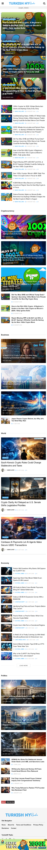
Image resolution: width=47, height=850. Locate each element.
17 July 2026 (7, 413)
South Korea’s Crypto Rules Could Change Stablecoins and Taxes (21, 464)
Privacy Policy (38, 825)
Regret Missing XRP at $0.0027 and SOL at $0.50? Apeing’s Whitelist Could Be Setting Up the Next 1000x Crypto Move (28, 164)
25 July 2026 (7, 360)
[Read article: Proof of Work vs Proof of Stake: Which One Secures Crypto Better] (6, 618)
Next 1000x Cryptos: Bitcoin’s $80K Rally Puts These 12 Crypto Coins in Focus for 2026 (29, 174)
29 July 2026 (30, 583)
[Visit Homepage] (23, 3)
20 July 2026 (7, 387)
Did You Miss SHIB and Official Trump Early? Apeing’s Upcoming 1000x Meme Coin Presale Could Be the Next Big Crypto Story (23, 91)
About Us (11, 825)
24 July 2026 (20, 549)
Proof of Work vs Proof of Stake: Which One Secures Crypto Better (28, 616)
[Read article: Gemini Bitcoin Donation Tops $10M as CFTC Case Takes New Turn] (6, 647)
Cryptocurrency (9, 22)
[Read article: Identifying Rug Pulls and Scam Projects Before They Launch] (6, 609)
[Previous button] (2, 56)
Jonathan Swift (20, 602)
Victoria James (19, 573)
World (5, 458)
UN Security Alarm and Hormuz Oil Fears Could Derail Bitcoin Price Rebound (26, 770)
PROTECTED (10, 802)
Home (4, 825)
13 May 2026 (7, 727)
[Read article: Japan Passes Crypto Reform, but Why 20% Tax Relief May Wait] (5, 421)
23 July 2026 (30, 658)
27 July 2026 (30, 592)
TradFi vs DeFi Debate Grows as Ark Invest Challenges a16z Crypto (23, 409)
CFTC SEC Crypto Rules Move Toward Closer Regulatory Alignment (20, 723)
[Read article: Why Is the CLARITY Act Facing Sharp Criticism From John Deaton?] (6, 656)
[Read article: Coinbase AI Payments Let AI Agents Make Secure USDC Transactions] (23, 528)
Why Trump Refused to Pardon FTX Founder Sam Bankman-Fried (27, 789)
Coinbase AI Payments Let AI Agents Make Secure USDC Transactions (21, 543)
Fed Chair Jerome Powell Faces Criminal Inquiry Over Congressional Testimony (26, 779)
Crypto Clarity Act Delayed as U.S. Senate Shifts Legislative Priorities (21, 504)
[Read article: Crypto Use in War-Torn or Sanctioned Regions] (6, 628)
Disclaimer (5, 828)
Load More (23, 665)
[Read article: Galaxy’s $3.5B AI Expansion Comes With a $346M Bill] (6, 599)
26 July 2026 (30, 611)
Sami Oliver (10, 470)
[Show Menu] (3, 3)
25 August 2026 (8, 53)
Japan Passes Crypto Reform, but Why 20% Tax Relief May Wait (27, 419)
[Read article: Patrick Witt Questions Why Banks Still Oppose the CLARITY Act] (6, 571)
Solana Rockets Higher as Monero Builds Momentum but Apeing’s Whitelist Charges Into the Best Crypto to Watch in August (29, 196)
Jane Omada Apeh (20, 639)
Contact (13, 828)
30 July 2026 (20, 470)
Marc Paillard (19, 111)
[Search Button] (44, 3)
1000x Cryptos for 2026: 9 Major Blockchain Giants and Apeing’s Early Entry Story (22, 26)
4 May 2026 (7, 754)
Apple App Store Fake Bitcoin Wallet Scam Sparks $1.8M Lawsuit (27, 579)
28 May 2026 (7, 701)
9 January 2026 (17, 793)
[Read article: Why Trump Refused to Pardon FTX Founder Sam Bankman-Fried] (5, 790)
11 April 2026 (16, 764)
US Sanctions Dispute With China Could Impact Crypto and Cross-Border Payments (23, 749)
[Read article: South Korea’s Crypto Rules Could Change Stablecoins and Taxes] (23, 448)
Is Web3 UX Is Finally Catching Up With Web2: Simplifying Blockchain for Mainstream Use (20, 356)
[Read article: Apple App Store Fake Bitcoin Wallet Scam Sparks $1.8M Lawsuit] (6, 581)
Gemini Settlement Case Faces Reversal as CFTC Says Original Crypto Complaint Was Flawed (23, 697)
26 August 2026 (8, 32)
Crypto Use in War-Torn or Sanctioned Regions (29, 625)
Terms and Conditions (23, 825)
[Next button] (44, 56)
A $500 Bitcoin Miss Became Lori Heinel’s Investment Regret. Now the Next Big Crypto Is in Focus (29, 184)
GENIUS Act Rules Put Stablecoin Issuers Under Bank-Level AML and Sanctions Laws (27, 760)
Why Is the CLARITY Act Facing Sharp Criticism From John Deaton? (26, 654)
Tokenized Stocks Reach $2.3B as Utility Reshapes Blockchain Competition (22, 382)
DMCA (3, 802)
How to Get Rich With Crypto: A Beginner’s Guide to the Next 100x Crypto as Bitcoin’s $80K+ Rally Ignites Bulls (27, 152)
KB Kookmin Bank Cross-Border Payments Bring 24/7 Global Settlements (28, 588)
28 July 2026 (20, 510)
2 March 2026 (16, 774)
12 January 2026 (17, 783)
